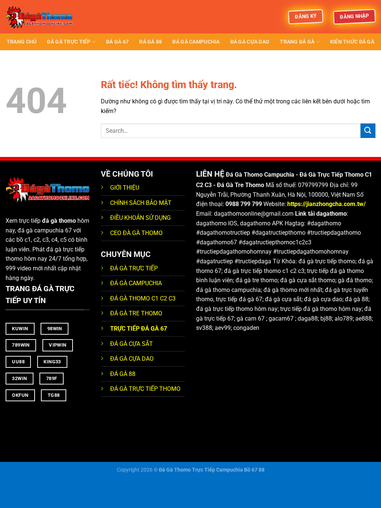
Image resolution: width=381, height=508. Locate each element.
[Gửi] (368, 130)
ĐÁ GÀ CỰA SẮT (131, 343)
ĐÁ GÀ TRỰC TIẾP (134, 268)
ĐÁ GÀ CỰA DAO (132, 358)
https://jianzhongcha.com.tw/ (326, 204)
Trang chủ (22, 42)
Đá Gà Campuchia (196, 42)
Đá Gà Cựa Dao (250, 42)
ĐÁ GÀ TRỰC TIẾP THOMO (145, 388)
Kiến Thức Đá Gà (352, 42)
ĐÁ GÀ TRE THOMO (136, 313)
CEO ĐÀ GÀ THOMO (136, 233)
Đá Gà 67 (117, 42)
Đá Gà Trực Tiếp (68, 42)
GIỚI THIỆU (124, 187)
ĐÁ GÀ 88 (122, 373)
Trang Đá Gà (297, 42)
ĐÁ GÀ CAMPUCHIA (136, 283)
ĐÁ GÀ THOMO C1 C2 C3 (143, 298)
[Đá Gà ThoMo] (43, 16)
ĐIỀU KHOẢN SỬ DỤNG (140, 217)
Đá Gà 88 (150, 42)
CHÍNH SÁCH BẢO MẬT (141, 202)
